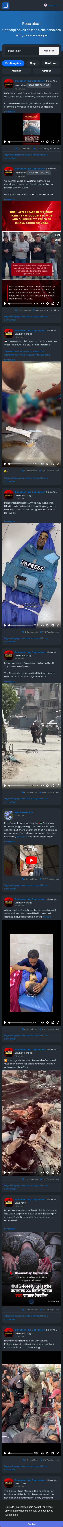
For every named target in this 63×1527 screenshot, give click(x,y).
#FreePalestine (13, 351)
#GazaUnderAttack (33, 351)
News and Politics (38, 85)
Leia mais (9, 111)
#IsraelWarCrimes (14, 354)
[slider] (20, 141)
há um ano (19, 337)
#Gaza (47, 916)
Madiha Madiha (24, 812)
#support (21, 836)
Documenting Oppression (30, 80)
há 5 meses (20, 89)
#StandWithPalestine (38, 354)
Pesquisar (48, 50)
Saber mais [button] (11, 1515)
